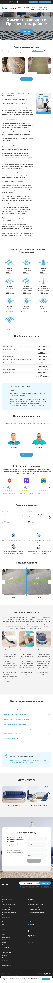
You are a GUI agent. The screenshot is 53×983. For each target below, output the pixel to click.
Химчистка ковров (6, 909)
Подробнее (30, 979)
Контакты (44, 9)
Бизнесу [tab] (26, 7)
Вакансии (4, 955)
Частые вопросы (6, 957)
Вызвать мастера (26, 31)
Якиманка (31, 762)
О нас (3, 929)
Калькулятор (34, 1)
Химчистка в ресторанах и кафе (35, 904)
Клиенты (4, 939)
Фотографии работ (6, 950)
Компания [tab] (34, 7)
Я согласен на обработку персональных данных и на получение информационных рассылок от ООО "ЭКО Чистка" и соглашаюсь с (36, 888)
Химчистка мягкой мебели (39, 805)
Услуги (4, 897)
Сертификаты (5, 947)
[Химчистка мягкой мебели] (39, 794)
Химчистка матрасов (7, 907)
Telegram (6, 1)
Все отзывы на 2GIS (43, 493)
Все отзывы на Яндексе (9, 493)
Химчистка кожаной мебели (9, 904)
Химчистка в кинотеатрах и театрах (36, 912)
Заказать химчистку (45, 1)
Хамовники (25, 762)
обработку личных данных (21, 869)
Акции (3, 926)
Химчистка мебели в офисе (34, 901)
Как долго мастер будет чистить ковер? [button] (15, 714)
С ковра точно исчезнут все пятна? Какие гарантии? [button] (19, 729)
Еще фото (26, 79)
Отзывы (33, 9)
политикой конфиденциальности (29, 889)
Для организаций (32, 899)
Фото (45, 7)
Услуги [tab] (20, 7)
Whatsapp (14, 1)
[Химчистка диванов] (14, 794)
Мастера (4, 942)
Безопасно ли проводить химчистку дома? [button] (16, 719)
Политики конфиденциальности (38, 867)
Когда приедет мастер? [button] (10, 710)
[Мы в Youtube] (3, 884)
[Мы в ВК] (7, 884)
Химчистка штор (6, 917)
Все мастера (26, 454)
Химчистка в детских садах (34, 909)
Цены (40, 7)
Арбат (11, 760)
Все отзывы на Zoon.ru (26, 493)
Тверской (18, 762)
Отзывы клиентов (6, 952)
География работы (6, 965)
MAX (20, 1)
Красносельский (34, 760)
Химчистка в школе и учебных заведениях (38, 907)
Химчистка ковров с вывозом (9, 912)
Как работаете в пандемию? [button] (12, 733)
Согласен (46, 979)
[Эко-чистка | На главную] (9, 8)
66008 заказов (37, 51)
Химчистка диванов (14, 805)
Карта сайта (5, 960)
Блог (38, 9)
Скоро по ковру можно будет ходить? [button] (14, 724)
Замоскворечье (25, 760)
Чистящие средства (6, 944)
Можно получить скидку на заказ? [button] (13, 738)
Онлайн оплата (6, 937)
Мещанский (43, 760)
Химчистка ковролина (7, 914)
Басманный (17, 760)
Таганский (13, 762)
